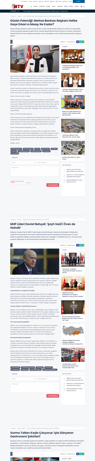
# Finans (14, 151)
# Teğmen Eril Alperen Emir (50, 369)
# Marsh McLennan (36, 151)
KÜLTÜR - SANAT (21, 428)
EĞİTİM (66, 6)
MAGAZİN (59, 6)
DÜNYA (71, 6)
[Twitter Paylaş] (80, 41)
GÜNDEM (19, 16)
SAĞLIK (76, 6)
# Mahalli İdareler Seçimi (28, 367)
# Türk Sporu (49, 367)
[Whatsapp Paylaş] (83, 41)
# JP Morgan (15, 153)
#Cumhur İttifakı (15, 367)
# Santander (46, 151)
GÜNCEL (35, 6)
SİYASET (48, 6)
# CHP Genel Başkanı (35, 369)
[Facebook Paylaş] (77, 41)
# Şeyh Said (24, 369)
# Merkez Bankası (28, 149)
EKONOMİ (41, 6)
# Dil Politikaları (15, 369)
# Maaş (37, 149)
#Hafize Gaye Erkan (16, 149)
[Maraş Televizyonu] (17, 6)
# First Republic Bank (23, 151)
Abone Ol (63, 41)
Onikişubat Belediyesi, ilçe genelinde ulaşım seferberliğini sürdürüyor (44, 11)
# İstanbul (54, 149)
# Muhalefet (39, 367)
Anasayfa (13, 16)
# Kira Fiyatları (45, 149)
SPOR (53, 6)
